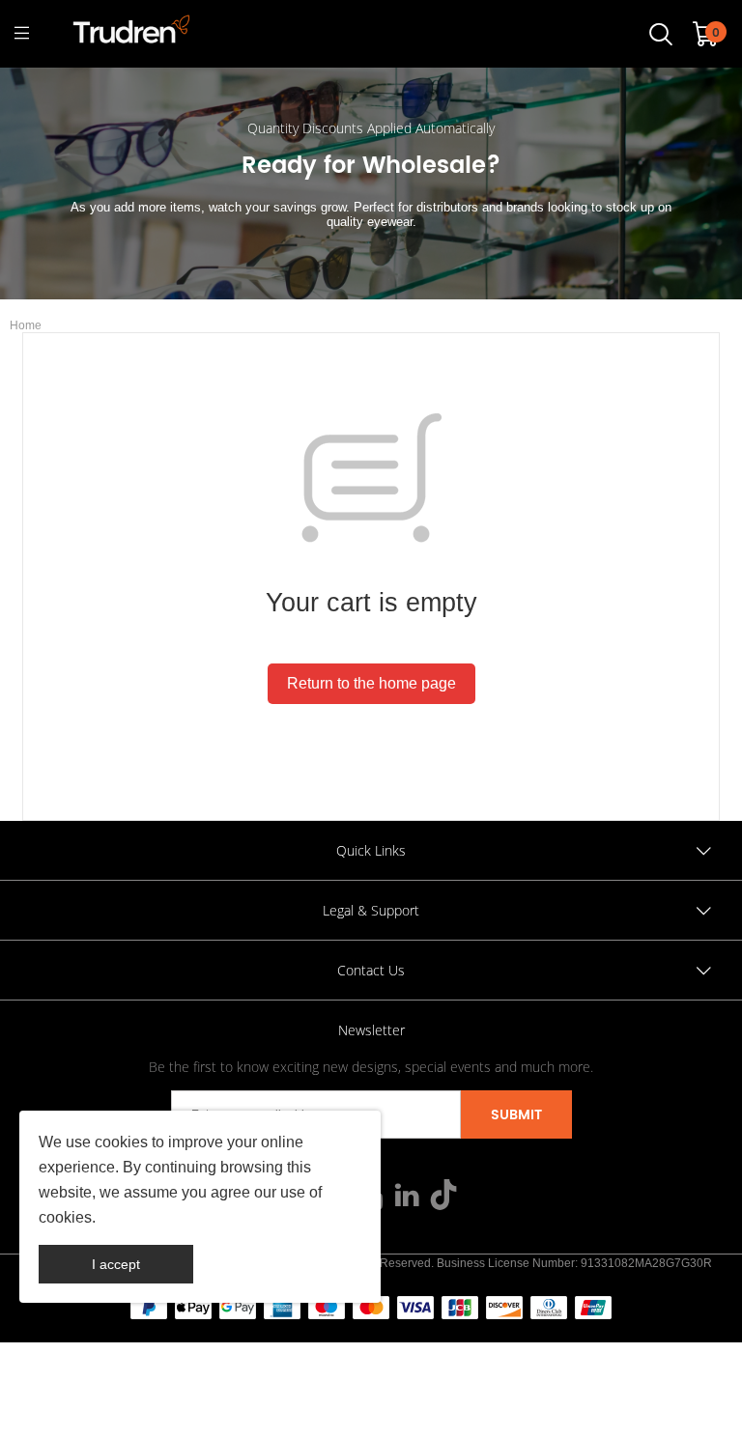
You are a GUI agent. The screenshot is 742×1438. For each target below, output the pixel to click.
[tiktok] (443, 1198)
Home (26, 325)
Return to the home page (371, 683)
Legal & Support (371, 910)
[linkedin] (406, 1198)
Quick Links (371, 850)
